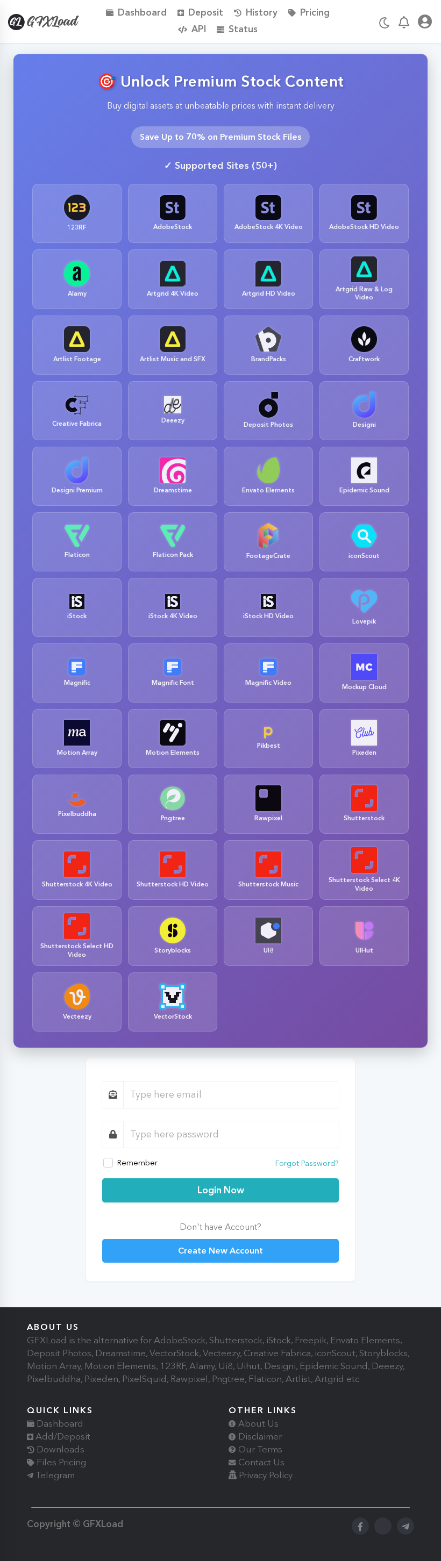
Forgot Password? (307, 1163)
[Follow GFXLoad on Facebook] (360, 1526)
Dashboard (142, 12)
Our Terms (259, 1449)
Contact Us (260, 1462)
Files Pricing (60, 1462)
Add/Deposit (61, 1436)
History (262, 12)
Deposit (205, 12)
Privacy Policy (265, 1475)
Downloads (59, 1449)
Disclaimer (259, 1436)
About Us (257, 1423)
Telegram (54, 1475)
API (198, 28)
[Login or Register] (425, 23)
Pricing (315, 12)
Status (243, 28)
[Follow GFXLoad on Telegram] (405, 1526)
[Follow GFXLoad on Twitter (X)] (383, 1526)
